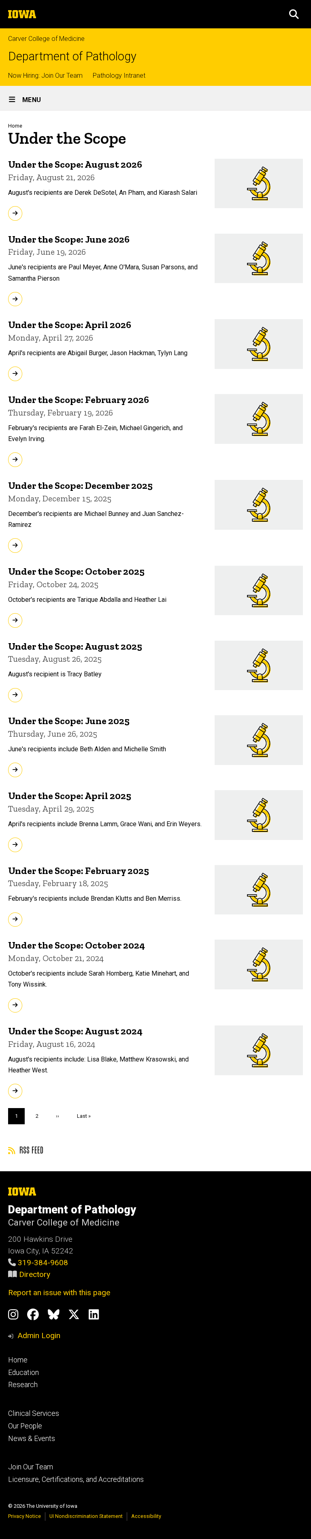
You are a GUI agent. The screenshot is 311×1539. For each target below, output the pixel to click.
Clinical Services (33, 1413)
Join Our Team (30, 1467)
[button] (294, 14)
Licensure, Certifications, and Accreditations (76, 1479)
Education (23, 1372)
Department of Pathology (72, 56)
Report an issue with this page (59, 1292)
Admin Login (38, 1335)
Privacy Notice (24, 1516)
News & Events (31, 1439)
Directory (34, 1274)
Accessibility (146, 1516)
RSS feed (30, 1149)
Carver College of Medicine (46, 39)
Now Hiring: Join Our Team (45, 75)
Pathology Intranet (119, 75)
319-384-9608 (43, 1262)
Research (23, 1385)
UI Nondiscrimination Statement (86, 1516)
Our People (25, 1426)
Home (15, 126)
